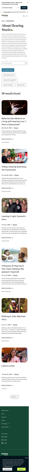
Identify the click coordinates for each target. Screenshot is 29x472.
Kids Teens (4, 388)
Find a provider (7, 12)
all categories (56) (8, 70)
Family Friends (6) (7, 85)
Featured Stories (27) (8, 75)
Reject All (21, 469)
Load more (13, 396)
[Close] (27, 12)
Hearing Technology (6, 191)
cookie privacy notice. (8, 466)
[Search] (24, 16)
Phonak (16, 128)
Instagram (5, 436)
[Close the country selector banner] (27, 2)
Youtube (5, 443)
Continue (24, 7)
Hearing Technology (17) (9, 80)
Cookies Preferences (7, 469)
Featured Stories (5, 142)
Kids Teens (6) (20, 85)
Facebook (5, 433)
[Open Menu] (26, 16)
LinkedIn (5, 440)
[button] (25, 63)
